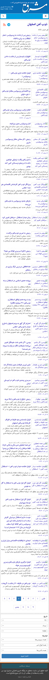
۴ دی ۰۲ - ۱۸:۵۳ (43, 360)
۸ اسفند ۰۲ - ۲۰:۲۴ (42, 153)
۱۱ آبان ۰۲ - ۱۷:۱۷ (43, 591)
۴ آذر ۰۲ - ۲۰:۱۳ (43, 478)
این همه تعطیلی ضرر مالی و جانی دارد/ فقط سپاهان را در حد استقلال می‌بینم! (16, 446)
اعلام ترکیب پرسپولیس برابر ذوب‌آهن (17, 110)
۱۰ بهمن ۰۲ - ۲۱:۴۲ (42, 318)
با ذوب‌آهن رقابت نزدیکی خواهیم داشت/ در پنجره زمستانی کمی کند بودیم (18, 163)
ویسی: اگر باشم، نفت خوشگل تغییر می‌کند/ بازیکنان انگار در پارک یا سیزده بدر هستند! (17, 346)
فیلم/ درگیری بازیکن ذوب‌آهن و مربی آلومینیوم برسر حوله (17, 563)
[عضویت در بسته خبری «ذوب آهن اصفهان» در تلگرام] (9, 25)
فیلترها (44, 636)
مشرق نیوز (29, 6)
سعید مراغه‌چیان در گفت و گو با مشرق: (20, 442)
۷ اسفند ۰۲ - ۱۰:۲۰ (42, 196)
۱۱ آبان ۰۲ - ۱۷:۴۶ (43, 578)
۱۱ (23, 607)
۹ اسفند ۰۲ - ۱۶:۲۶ (25, 118)
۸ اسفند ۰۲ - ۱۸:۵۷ (42, 179)
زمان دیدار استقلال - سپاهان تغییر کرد (16, 217)
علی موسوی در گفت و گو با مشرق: (21, 515)
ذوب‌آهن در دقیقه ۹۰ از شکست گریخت (16, 583)
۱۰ (28, 607)
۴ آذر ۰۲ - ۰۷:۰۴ (43, 535)
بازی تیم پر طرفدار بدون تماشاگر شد (17, 364)
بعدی (17, 607)
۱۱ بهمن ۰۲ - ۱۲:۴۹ (42, 294)
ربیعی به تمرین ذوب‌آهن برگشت (18, 233)
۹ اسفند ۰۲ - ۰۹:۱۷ (42, 134)
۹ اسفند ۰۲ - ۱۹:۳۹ (42, 84)
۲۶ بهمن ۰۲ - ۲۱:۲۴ (42, 275)
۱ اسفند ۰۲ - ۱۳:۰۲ (42, 228)
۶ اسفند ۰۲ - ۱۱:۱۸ (42, 212)
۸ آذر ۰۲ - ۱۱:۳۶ (43, 461)
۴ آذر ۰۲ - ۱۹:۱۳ (43, 511)
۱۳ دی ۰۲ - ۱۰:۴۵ (43, 337)
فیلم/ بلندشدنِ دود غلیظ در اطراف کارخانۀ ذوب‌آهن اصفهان (18, 421)
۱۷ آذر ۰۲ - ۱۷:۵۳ (43, 414)
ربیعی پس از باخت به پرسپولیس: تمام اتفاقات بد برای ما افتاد (17, 37)
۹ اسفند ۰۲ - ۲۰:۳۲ (42, 51)
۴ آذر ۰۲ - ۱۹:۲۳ (43, 494)
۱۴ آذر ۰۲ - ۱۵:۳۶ (43, 438)
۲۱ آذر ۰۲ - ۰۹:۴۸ (43, 394)
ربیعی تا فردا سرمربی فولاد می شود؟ (17, 251)
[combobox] (24, 620)
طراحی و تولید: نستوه (24, 677)
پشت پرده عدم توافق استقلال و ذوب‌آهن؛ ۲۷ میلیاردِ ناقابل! (19, 301)
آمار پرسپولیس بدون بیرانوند (20, 123)
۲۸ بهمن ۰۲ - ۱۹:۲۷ (42, 261)
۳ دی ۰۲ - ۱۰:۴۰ (43, 375)
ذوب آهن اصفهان (37, 24)
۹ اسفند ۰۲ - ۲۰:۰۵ (42, 68)
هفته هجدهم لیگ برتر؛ (24, 88)
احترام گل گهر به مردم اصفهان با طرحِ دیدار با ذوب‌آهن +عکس (16, 325)
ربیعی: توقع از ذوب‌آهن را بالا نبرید (18, 399)
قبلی (43, 598)
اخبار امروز (24, 656)
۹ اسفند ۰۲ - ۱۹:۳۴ (42, 105)
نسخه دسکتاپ (24, 666)
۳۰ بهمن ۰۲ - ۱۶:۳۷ (42, 246)
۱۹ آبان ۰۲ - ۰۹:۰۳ (42, 557)
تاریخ (45, 616)
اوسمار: (28, 157)
